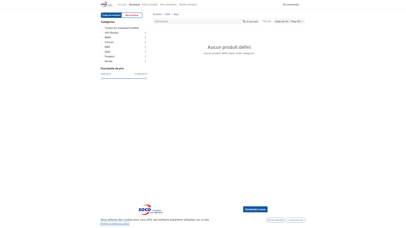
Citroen (109, 42)
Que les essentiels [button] (276, 220)
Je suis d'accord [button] (295, 220)
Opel (107, 51)
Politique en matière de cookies (115, 223)
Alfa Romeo (112, 32)
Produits (157, 14)
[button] (289, 21)
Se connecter (291, 4)
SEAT (167, 14)
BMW (108, 37)
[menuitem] (122, 4)
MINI (107, 46)
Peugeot (110, 56)
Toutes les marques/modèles (122, 27)
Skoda (108, 61)
